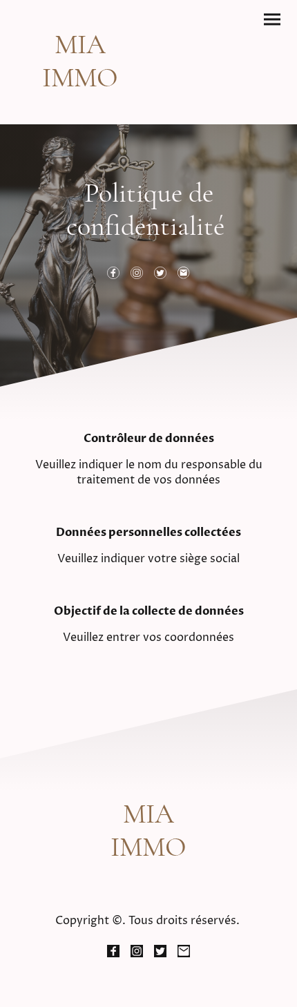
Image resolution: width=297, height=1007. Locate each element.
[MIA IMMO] (80, 107)
